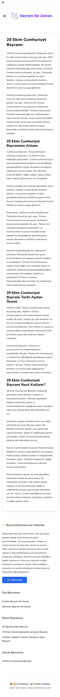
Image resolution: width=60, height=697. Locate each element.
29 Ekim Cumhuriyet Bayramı (17, 661)
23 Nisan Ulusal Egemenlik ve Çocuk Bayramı (25, 631)
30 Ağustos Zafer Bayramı (15, 626)
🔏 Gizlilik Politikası (40, 683)
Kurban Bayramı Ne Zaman (15, 601)
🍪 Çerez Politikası (19, 683)
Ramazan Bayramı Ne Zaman (16, 606)
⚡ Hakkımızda (14, 580)
